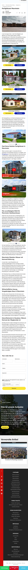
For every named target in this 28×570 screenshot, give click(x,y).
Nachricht (4, 373)
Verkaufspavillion (15, 514)
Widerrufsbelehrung (15, 556)
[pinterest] (1, 493)
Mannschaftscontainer (16, 489)
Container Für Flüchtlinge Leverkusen (14, 459)
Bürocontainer (16, 476)
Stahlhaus (15, 526)
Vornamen (4, 358)
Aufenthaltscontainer (15, 497)
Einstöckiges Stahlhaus (14, 62)
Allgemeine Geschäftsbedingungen (16, 554)
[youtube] (1, 490)
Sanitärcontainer (15, 506)
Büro (16, 537)
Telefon (3, 368)
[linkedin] (1, 486)
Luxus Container (15, 493)
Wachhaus (15, 518)
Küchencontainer (15, 495)
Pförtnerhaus (16, 512)
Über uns (16, 549)
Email (3, 363)
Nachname (17, 358)
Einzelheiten (19, 65)
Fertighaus (14, 45)
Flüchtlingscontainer (15, 484)
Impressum (15, 553)
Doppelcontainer (15, 485)
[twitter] (1, 480)
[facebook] (1, 476)
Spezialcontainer (15, 491)
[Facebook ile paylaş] (17, 12)
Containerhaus (15, 480)
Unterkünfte (15, 535)
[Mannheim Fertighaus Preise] (14, 178)
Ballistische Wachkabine (15, 520)
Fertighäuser (5, 154)
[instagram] (1, 483)
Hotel (15, 539)
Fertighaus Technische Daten (15, 529)
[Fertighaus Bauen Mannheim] (14, 197)
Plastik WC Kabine (15, 503)
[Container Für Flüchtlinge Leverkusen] (14, 451)
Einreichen (14, 388)
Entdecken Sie (5, 427)
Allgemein (14, 442)
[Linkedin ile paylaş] (22, 12)
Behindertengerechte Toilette (15, 504)
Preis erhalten (8, 65)
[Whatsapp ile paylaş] (24, 12)
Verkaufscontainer (16, 482)
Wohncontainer (15, 474)
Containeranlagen (16, 487)
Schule (15, 543)
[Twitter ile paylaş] (19, 12)
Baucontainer (16, 478)
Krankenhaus (16, 541)
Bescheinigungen (15, 551)
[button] (9, 144)
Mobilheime (15, 528)
